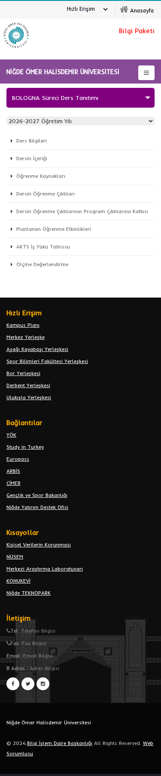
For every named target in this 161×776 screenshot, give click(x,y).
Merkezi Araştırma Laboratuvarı (44, 568)
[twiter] (27, 683)
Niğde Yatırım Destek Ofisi (37, 507)
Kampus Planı (22, 325)
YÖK (11, 434)
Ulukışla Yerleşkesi (28, 397)
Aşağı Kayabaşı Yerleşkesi (37, 349)
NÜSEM (14, 556)
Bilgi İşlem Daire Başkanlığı (59, 743)
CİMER (13, 483)
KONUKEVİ (18, 580)
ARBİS (13, 471)
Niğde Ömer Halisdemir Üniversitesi (48, 722)
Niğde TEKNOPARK (28, 593)
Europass (17, 459)
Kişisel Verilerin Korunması (38, 544)
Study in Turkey (25, 447)
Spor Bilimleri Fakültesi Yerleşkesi (47, 361)
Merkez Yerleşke (25, 337)
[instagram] (42, 683)
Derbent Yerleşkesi (28, 385)
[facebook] (12, 683)
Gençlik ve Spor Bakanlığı (36, 495)
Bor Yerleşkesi (23, 373)
